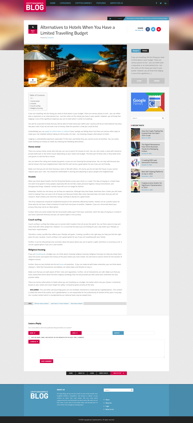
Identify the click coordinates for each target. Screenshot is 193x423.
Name (32, 333)
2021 (32, 32)
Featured (101, 3)
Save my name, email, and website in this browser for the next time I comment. (57, 337)
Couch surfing (35, 106)
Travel (144, 51)
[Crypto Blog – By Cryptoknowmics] (35, 10)
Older (139, 81)
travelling (39, 254)
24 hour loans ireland (41, 303)
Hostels (33, 104)
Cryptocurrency (83, 3)
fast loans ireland (76, 303)
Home (52, 3)
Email (74, 333)
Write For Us (116, 3)
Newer (156, 81)
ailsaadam (50, 37)
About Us (81, 373)
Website (117, 333)
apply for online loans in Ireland (57, 131)
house (61, 264)
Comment (33, 342)
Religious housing (37, 108)
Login (92, 373)
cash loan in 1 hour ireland (59, 303)
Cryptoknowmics (97, 420)
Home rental (35, 101)
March (33, 30)
